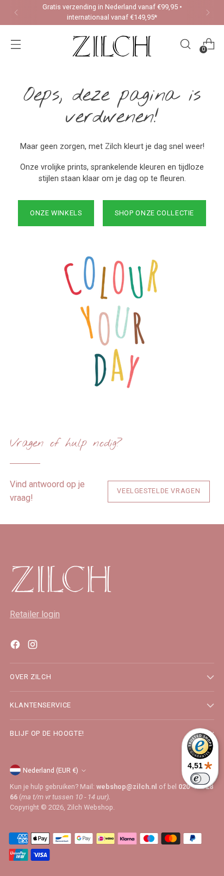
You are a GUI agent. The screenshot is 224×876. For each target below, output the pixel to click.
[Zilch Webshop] (112, 44)
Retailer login (35, 614)
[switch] (200, 779)
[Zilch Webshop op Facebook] (16, 646)
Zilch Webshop (90, 807)
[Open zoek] (185, 44)
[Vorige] (16, 12)
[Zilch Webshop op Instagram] (33, 646)
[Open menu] (15, 44)
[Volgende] (208, 12)
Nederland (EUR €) (50, 770)
